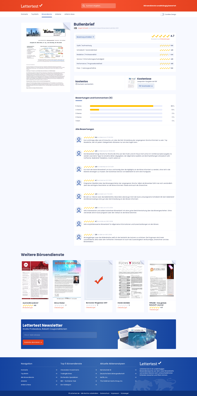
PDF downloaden (145, 86)
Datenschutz (104, 393)
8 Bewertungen (165, 39)
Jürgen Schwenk (83, 28)
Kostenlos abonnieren (32, 342)
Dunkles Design (170, 14)
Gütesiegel (124, 393)
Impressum (115, 393)
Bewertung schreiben (84, 37)
